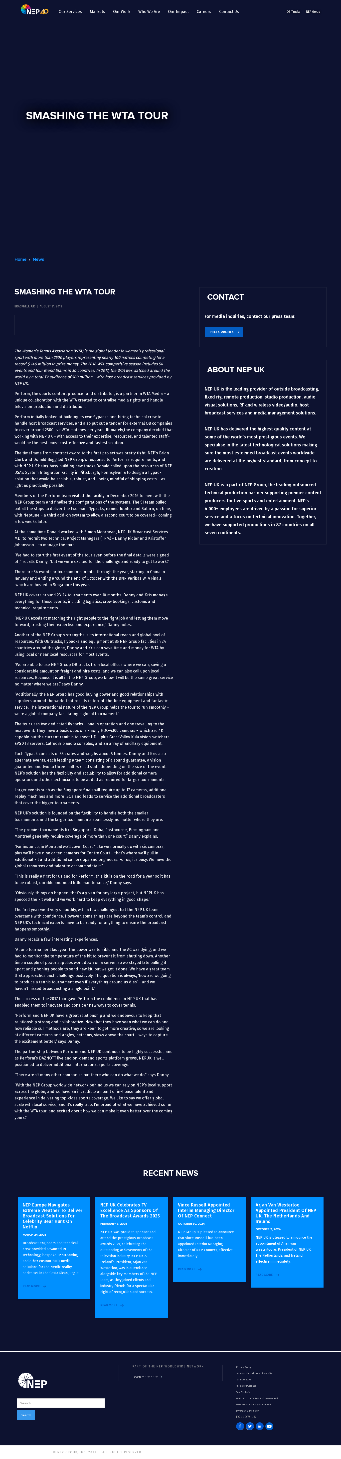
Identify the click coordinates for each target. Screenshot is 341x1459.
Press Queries (222, 332)
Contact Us (229, 11)
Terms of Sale (243, 1379)
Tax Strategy (243, 1392)
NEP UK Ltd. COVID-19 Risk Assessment (257, 1398)
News (38, 259)
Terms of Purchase (246, 1385)
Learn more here (145, 1377)
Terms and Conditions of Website (254, 1373)
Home (20, 259)
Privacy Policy (243, 1367)
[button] (70, 12)
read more (31, 1286)
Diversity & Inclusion (247, 1410)
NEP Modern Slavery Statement (253, 1404)
